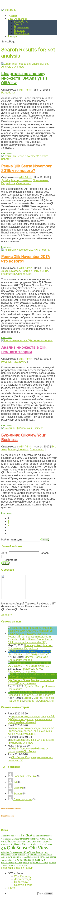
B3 (15, 782)
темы (11, 865)
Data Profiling (40, 839)
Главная (13, 15)
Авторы (12, 36)
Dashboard (16, 839)
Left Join (32, 844)
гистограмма (8, 862)
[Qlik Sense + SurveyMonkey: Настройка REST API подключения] (32, 677)
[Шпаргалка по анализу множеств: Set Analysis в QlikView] (29, 66)
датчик (18, 862)
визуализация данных (30, 859)
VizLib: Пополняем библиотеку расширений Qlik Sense (28, 750)
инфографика (30, 862)
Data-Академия (17, 18)
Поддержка (21, 882)
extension (28, 841)
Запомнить (11, 560)
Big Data (36, 836)
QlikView (38, 847)
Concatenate (6, 839)
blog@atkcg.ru (7, 816)
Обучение (22, 857)
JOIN (22, 844)
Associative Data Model (10, 836)
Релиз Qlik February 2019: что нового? (30, 695)
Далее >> (6, 615)
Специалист (23, 183)
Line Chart (40, 844)
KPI (26, 844)
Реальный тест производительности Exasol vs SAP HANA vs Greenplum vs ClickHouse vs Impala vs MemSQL (30, 639)
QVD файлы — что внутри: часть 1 (28, 665)
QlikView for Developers (12, 852)
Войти (11, 887)
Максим (18, 787)
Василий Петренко (24, 776)
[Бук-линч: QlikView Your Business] (22, 428)
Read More (6, 153)
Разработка (21, 21)
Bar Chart (26, 835)
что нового (20, 865)
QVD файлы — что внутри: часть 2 (28, 654)
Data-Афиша (21, 33)
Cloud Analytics (46, 836)
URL (27, 855)
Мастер (15, 180)
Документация (22, 879)
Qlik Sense (18, 847)
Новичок (26, 180)
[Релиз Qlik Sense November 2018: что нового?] (29, 159)
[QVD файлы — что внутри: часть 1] (29, 662)
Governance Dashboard (10, 844)
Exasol (19, 842)
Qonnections (6, 855)
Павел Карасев (22, 799)
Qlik (3, 848)
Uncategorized (33, 645)
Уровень (28, 660)
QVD (14, 855)
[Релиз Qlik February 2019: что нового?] (31, 692)
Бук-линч (19, 30)
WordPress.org (22, 876)
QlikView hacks (33, 852)
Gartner (38, 841)
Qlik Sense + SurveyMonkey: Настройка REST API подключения (31, 682)
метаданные (42, 862)
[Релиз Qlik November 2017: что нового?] (25, 249)
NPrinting (48, 844)
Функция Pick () (7, 860)
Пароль (43, 553)
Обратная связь (23, 885)
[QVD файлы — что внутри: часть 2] (29, 651)
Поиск (41, 893)
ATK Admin (25, 89)
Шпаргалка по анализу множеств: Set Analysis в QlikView (24, 78)
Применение (21, 27)
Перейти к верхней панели (17, 867)
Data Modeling (28, 839)
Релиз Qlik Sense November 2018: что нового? (26, 168)
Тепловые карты (48, 857)
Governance (48, 842)
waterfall (33, 855)
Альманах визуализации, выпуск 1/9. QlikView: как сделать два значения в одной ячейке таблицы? (31, 719)
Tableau (21, 854)
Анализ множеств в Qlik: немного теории (24, 349)
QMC (46, 852)
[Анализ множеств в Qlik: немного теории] (27, 340)
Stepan (17, 793)
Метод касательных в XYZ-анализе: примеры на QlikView (31, 741)
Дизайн (18, 24)
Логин (4, 553)
